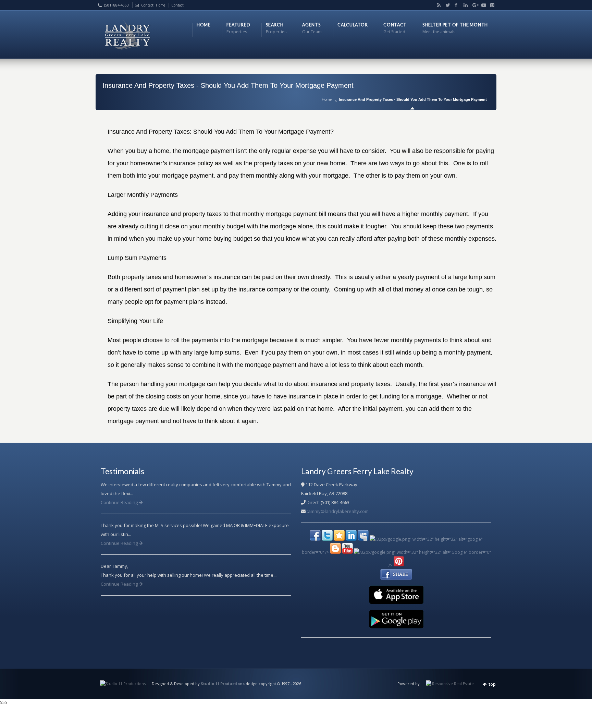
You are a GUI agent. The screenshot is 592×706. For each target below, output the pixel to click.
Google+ (473, 5)
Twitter (446, 5)
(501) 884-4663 (116, 5)
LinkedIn (464, 5)
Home (327, 99)
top (492, 684)
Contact (147, 5)
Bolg (437, 5)
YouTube (482, 5)
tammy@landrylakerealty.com (338, 511)
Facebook (455, 5)
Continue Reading (120, 502)
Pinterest (490, 5)
